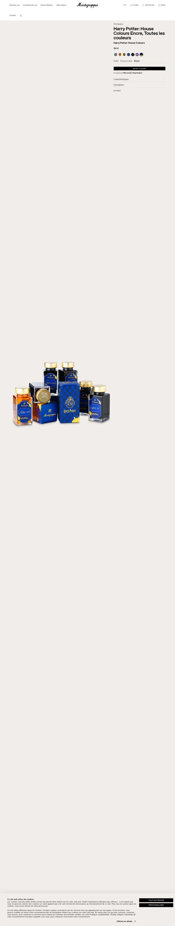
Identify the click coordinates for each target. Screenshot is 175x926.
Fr (124, 5)
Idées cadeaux (61, 5)
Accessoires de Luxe (30, 5)
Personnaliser (156, 905)
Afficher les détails (124, 921)
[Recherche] (21, 15)
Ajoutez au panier (139, 68)
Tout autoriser (156, 900)
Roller (116, 60)
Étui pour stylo (126, 60)
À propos (13, 15)
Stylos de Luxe (15, 5)
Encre (137, 60)
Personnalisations (47, 5)
